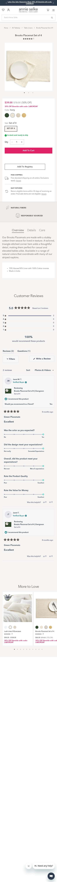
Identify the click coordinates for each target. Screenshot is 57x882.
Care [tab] (42, 230)
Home (6, 28)
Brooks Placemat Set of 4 (44, 28)
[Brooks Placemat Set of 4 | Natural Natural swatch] (18, 115)
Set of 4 (11, 128)
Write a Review (45, 360)
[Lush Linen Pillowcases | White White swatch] (5, 627)
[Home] (28, 12)
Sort (28, 370)
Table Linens (28, 28)
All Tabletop (16, 28)
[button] (28, 39)
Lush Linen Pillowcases (12, 631)
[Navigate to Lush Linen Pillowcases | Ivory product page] (18, 607)
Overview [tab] (18, 230)
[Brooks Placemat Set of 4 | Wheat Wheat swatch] (24, 115)
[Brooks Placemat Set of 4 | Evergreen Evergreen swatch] (7, 115)
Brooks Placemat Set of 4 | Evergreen (29, 392)
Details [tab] (31, 230)
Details (18, 180)
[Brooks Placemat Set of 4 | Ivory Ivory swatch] (41, 627)
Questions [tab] (23, 351)
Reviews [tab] (8, 351)
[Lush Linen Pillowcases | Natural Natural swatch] (14, 627)
